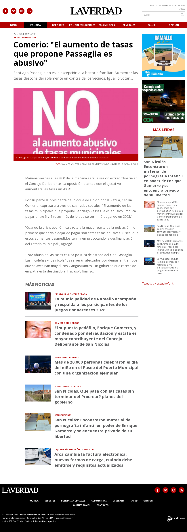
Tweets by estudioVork (157, 283)
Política (35, 25)
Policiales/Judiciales (82, 25)
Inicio (13, 25)
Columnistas (106, 25)
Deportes (58, 25)
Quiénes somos (82, 505)
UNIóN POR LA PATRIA (119, 164)
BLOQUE (134, 164)
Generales (129, 25)
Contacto (102, 505)
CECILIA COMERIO (83, 164)
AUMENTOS (97, 164)
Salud (151, 25)
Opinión (174, 25)
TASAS (106, 164)
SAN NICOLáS (67, 164)
